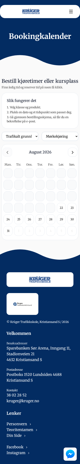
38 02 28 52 (17, 395)
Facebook (15, 447)
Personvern (17, 424)
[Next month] (72, 152)
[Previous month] (7, 152)
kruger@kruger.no (23, 401)
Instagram (16, 452)
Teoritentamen (20, 429)
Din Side (14, 435)
